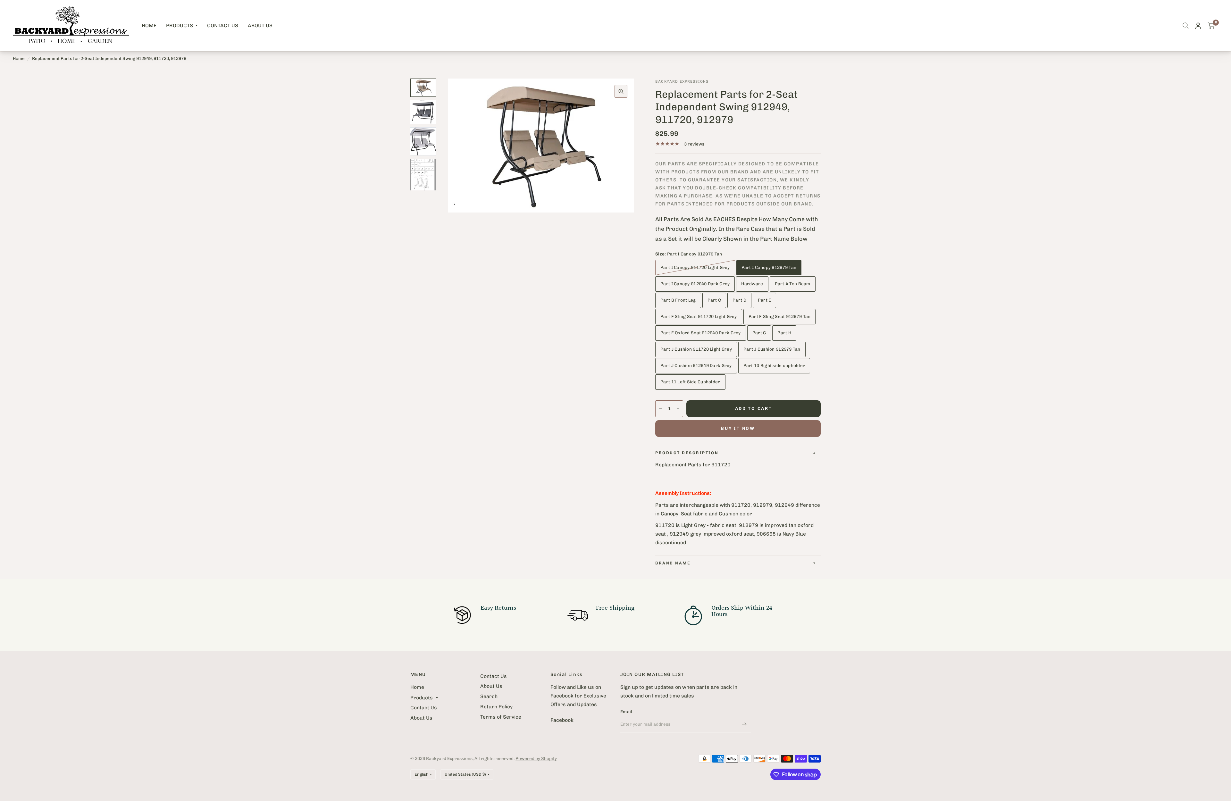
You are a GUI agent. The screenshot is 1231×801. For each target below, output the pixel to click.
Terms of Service (500, 717)
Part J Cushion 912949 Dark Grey (696, 365)
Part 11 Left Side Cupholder (690, 381)
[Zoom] (621, 91)
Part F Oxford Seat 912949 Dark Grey (700, 332)
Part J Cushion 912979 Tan (771, 349)
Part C (714, 300)
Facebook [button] (562, 720)
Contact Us (222, 25)
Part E (764, 300)
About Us (260, 25)
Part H (784, 332)
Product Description (686, 452)
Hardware (752, 283)
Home (149, 25)
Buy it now (738, 428)
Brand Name (673, 563)
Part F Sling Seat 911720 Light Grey (698, 316)
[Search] (1185, 25)
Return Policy (496, 707)
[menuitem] (149, 25)
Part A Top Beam (792, 283)
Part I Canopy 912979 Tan (769, 267)
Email (626, 711)
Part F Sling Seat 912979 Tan (780, 316)
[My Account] (1198, 25)
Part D (739, 300)
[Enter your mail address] (744, 724)
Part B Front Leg (678, 300)
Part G (759, 332)
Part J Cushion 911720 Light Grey (696, 349)
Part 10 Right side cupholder (774, 365)
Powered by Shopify (536, 758)
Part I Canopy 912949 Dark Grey (695, 283)
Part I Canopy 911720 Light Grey (695, 267)
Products (179, 25)
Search (489, 696)
